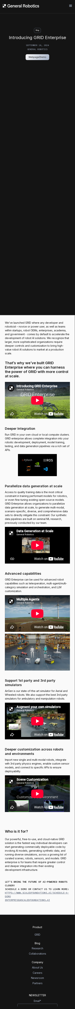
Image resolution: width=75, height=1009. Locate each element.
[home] (21, 5)
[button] (69, 5)
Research (37, 948)
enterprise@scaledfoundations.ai (27, 900)
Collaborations (37, 953)
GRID (37, 934)
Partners (37, 983)
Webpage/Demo (37, 57)
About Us (37, 967)
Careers (37, 972)
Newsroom (37, 978)
